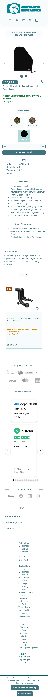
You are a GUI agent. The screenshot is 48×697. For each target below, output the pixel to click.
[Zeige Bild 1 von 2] (22, 76)
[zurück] (3, 314)
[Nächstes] (44, 62)
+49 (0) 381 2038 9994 (20, 231)
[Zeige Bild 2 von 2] (26, 76)
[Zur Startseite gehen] (24, 8)
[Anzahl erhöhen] (43, 146)
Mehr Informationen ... (24, 683)
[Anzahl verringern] (5, 146)
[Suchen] (17, 20)
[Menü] (10, 20)
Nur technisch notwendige (24, 688)
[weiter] (45, 314)
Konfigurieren (24, 693)
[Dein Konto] (30, 20)
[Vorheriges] (4, 62)
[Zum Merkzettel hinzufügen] (43, 81)
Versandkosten (25, 607)
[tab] (23, 258)
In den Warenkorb (24, 152)
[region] (24, 314)
